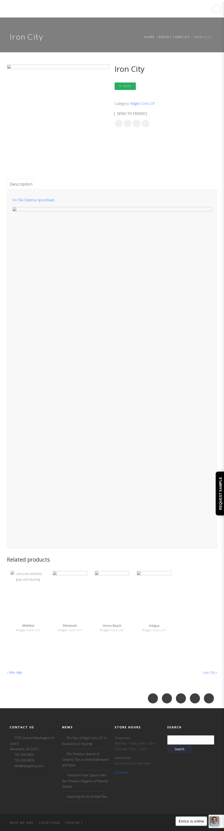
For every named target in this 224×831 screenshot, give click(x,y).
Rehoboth (70, 626)
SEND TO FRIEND (130, 113)
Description (21, 184)
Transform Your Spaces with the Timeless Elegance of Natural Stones (85, 780)
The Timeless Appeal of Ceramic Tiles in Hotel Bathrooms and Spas (85, 759)
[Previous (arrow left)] (7, 416)
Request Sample (220, 493)
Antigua (154, 626)
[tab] (21, 184)
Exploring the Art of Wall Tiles (87, 796)
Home (149, 37)
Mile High (15, 672)
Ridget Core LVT (174, 37)
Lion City (209, 672)
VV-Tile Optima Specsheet (33, 199)
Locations (121, 772)
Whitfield (28, 626)
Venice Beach (112, 626)
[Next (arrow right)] (216, 416)
